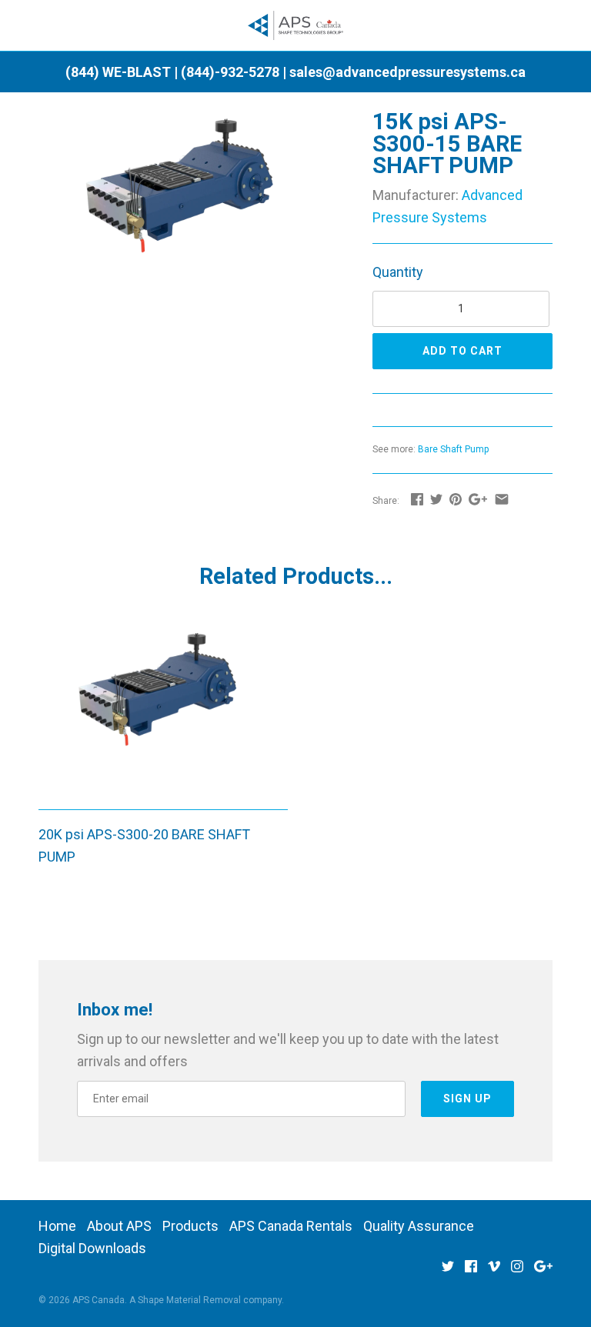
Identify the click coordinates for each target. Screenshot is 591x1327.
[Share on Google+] (478, 499)
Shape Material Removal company (210, 1300)
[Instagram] (517, 1271)
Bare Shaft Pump (453, 449)
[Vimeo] (494, 1271)
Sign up (467, 1098)
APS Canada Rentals (290, 1226)
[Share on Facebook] (417, 499)
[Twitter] (448, 1271)
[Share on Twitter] (436, 499)
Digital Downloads (92, 1248)
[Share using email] (501, 499)
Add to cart (462, 351)
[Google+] (543, 1271)
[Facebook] (471, 1271)
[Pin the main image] (455, 499)
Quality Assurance (418, 1226)
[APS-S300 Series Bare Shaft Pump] (186, 121)
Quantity (397, 272)
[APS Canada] (296, 26)
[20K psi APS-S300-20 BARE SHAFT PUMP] (163, 709)
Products (190, 1226)
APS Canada (98, 1300)
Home (57, 1226)
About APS (119, 1226)
